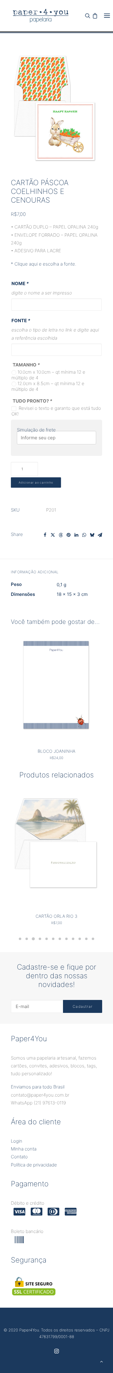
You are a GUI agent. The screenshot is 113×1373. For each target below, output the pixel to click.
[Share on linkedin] (76, 535)
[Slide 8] (66, 938)
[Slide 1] (20, 938)
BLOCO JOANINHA (56, 751)
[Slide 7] (60, 938)
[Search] (87, 15)
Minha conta (23, 1149)
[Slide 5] (46, 938)
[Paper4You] (40, 15)
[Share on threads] (60, 535)
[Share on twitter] (52, 535)
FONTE (20, 320)
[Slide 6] (53, 938)
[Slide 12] (93, 938)
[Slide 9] (73, 938)
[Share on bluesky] (92, 535)
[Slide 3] (33, 938)
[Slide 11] (86, 938)
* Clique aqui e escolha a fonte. (43, 264)
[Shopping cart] (95, 15)
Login (16, 1141)
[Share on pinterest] (68, 535)
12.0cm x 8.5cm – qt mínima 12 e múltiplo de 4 (47, 386)
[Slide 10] (80, 938)
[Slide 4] (40, 938)
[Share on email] (99, 535)
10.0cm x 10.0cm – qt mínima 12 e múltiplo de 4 (48, 375)
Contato (19, 1157)
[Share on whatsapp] (84, 535)
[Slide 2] (27, 938)
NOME (20, 283)
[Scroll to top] (101, 1361)
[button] (107, 15)
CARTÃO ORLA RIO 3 (56, 916)
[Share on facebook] (45, 535)
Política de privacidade (34, 1165)
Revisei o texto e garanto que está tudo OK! (56, 411)
